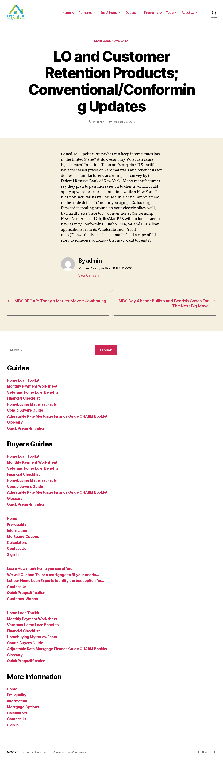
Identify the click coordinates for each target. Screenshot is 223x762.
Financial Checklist (23, 398)
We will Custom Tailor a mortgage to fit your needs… (53, 575)
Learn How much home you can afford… (41, 568)
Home (66, 12)
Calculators (17, 542)
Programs (151, 12)
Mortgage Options (23, 536)
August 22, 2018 (124, 121)
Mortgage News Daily (111, 40)
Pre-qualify (16, 524)
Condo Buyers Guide (25, 410)
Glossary (15, 422)
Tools (170, 12)
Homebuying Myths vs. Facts (32, 404)
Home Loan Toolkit (23, 380)
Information (17, 530)
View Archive (88, 275)
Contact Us (16, 548)
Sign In (13, 554)
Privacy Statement (35, 752)
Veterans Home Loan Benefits (33, 392)
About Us (188, 12)
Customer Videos (22, 599)
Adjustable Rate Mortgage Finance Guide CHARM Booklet (57, 416)
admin (100, 121)
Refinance (86, 12)
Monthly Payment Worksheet (32, 386)
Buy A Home (109, 12)
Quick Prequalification (26, 428)
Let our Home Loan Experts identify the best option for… (55, 581)
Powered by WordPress (69, 752)
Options (131, 12)
